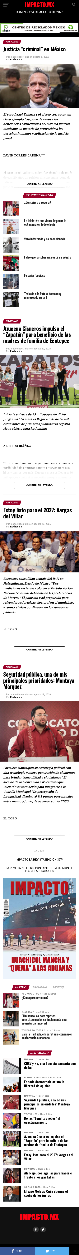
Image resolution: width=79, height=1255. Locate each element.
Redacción (16, 59)
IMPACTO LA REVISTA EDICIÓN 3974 (39, 859)
